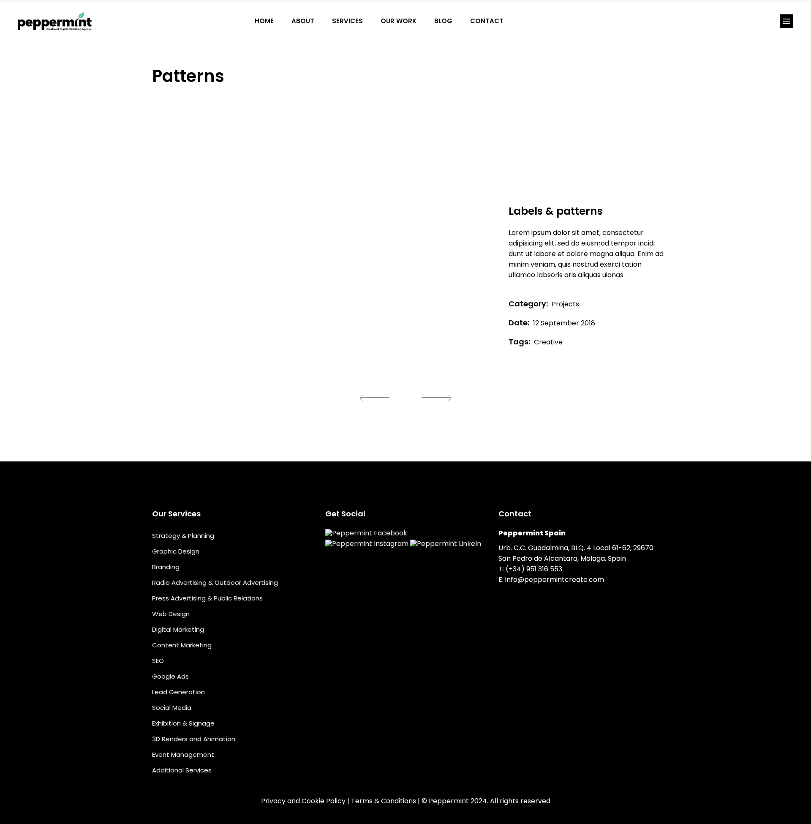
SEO (158, 660)
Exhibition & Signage (183, 723)
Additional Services (182, 770)
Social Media (171, 707)
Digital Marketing (178, 629)
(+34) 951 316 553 (534, 569)
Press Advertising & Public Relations (207, 598)
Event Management (183, 754)
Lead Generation (178, 692)
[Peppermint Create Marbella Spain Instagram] (539, 21)
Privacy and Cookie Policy (303, 801)
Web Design (171, 613)
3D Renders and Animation (193, 738)
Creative (548, 342)
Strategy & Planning (183, 535)
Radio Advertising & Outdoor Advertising (215, 582)
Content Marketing (182, 645)
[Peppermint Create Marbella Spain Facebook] (521, 21)
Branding (166, 566)
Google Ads (170, 676)
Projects (565, 304)
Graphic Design (175, 551)
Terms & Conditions (383, 801)
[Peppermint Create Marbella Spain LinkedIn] (557, 21)
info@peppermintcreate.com (554, 579)
